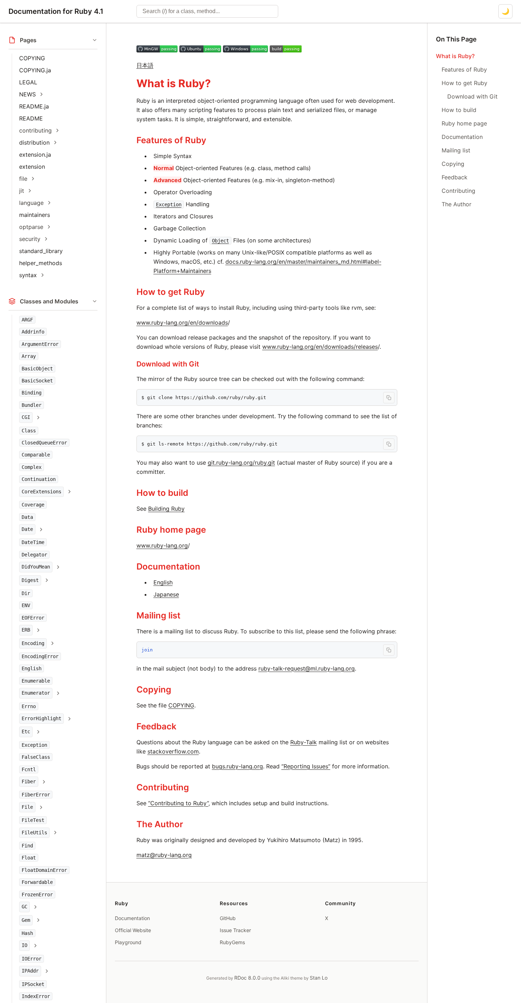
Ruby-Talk (303, 742)
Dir (26, 593)
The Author (159, 824)
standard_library (41, 250)
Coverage (33, 505)
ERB (26, 630)
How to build (162, 493)
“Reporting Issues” (305, 766)
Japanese (166, 594)
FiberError (36, 794)
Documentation (168, 566)
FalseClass (36, 757)
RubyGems (232, 942)
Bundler (31, 405)
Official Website (133, 930)
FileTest (33, 820)
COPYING (32, 58)
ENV (26, 605)
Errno (29, 706)
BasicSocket (37, 380)
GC (24, 906)
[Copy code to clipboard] (388, 397)
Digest (30, 580)
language (31, 202)
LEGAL (28, 82)
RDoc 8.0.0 (247, 978)
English (31, 668)
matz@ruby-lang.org (164, 854)
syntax (28, 275)
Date (27, 529)
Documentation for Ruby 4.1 (56, 11)
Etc (26, 731)
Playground (128, 942)
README (31, 118)
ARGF (27, 320)
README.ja (34, 106)
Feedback (156, 726)
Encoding (33, 643)
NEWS (27, 94)
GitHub (228, 918)
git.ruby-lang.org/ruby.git (241, 462)
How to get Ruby (170, 292)
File (27, 807)
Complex (31, 467)
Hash (27, 933)
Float (29, 858)
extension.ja (35, 154)
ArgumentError (40, 344)
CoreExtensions (41, 491)
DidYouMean (36, 567)
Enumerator (36, 693)
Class (29, 430)
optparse (31, 226)
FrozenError (37, 894)
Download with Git (167, 364)
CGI (26, 417)
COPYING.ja (35, 70)
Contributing (162, 787)
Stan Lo (318, 978)
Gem (26, 920)
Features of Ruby (171, 140)
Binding (31, 393)
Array (29, 356)
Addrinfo (33, 332)
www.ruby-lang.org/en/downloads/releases (320, 346)
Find (27, 845)
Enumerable (36, 681)
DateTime (33, 542)
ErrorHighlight (41, 718)
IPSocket (33, 984)
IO (24, 945)
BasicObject (37, 368)
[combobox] (207, 11)
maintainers (34, 214)
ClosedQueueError (44, 443)
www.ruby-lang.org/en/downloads (182, 322)
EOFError (33, 618)
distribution (34, 142)
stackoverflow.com (173, 751)
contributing (35, 130)
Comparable (36, 455)
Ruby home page (171, 530)
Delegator (34, 554)
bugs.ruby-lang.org (237, 766)
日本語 (144, 65)
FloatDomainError (44, 870)
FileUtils (34, 832)
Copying (153, 689)
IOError (31, 959)
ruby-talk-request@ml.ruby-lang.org (306, 668)
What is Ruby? (173, 83)
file (23, 178)
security (29, 238)
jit (21, 190)
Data (27, 517)
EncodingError (40, 656)
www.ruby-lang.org (162, 545)
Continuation (39, 479)
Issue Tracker (235, 930)
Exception (34, 745)
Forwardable (37, 882)
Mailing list (158, 615)
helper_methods (40, 263)
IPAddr (30, 971)
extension (32, 166)
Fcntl (29, 769)
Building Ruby (166, 508)
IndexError (36, 996)
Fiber (29, 781)
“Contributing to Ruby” (178, 803)
